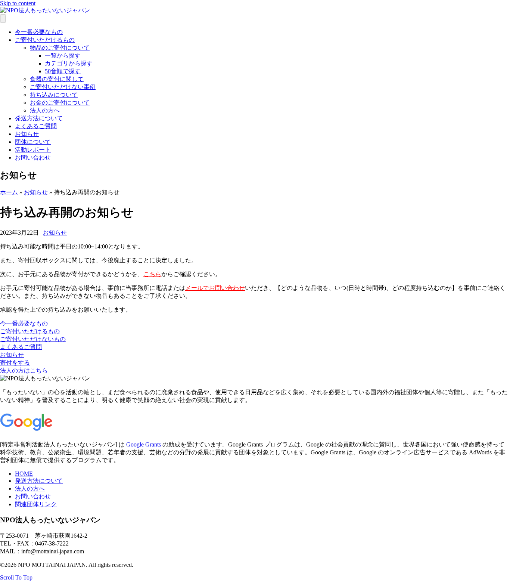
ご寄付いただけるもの (45, 40)
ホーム (9, 192)
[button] (24, 323)
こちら (152, 274)
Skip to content (17, 3)
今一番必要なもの (39, 32)
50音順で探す (63, 71)
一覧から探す (63, 55)
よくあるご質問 (36, 126)
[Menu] (3, 18)
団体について (33, 142)
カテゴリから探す (69, 63)
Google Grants (143, 444)
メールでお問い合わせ (215, 288)
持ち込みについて (54, 95)
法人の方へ (45, 110)
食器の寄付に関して (57, 79)
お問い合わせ (33, 157)
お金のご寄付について (60, 102)
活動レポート (33, 149)
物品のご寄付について (60, 47)
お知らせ (27, 134)
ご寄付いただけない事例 (63, 87)
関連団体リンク (36, 504)
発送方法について (39, 118)
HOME (24, 473)
